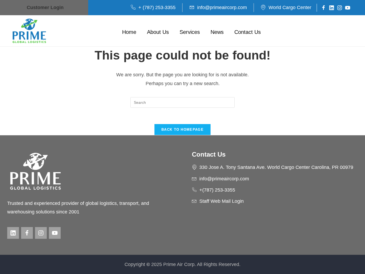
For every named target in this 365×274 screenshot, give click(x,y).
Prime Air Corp (179, 264)
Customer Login (45, 7)
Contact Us (247, 32)
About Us (158, 32)
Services (190, 32)
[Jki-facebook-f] (324, 8)
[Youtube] (348, 8)
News (217, 32)
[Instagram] (340, 8)
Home (129, 32)
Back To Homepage (182, 130)
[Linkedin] (332, 8)
